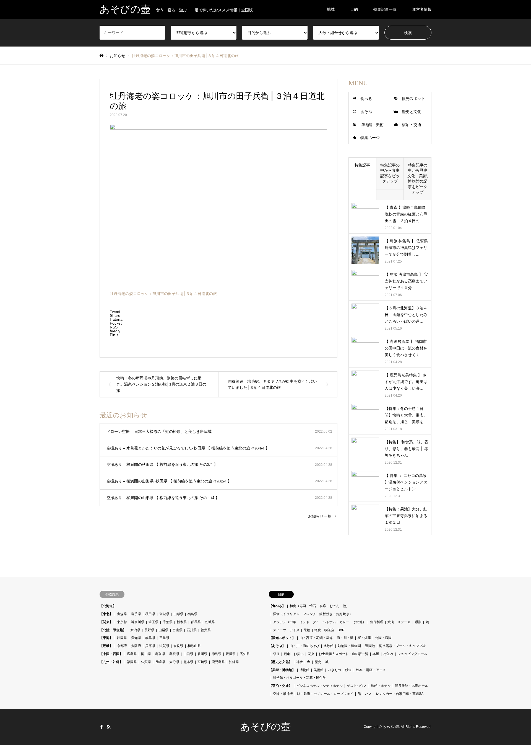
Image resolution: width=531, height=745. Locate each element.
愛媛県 (231, 654)
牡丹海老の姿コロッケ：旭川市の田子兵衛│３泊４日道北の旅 (163, 293)
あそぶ (366, 111)
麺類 (418, 622)
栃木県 (182, 622)
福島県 (192, 614)
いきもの (334, 670)
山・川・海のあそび (304, 646)
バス (368, 694)
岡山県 (146, 654)
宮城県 (164, 614)
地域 (331, 9)
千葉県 (168, 622)
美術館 (319, 670)
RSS (109, 727)
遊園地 (370, 646)
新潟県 (135, 630)
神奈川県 (137, 622)
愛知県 (136, 638)
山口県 (188, 654)
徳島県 (217, 654)
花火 (311, 654)
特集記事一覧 (385, 9)
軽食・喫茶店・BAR (329, 630)
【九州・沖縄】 (111, 662)
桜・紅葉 (364, 638)
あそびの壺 (265, 726)
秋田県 (150, 614)
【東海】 (106, 638)
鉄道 (348, 670)
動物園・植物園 (349, 646)
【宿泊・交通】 (280, 686)
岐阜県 (150, 638)
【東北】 (106, 614)
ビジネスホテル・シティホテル (319, 686)
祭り (276, 654)
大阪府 (136, 646)
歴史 (317, 662)
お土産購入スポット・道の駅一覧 (343, 654)
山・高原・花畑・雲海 (316, 638)
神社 (299, 662)
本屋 (376, 654)
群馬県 (196, 622)
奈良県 (178, 646)
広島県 (132, 654)
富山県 (178, 630)
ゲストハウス (357, 686)
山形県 (178, 614)
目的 (354, 9)
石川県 (192, 630)
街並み (388, 654)
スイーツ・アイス (286, 630)
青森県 (122, 614)
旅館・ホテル (381, 686)
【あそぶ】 (277, 646)
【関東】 (106, 622)
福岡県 (132, 662)
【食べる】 (277, 606)
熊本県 (188, 662)
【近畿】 (106, 646)
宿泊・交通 (411, 124)
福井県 (206, 630)
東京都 (122, 622)
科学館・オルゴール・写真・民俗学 (299, 678)
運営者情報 (421, 9)
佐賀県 (146, 662)
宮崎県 (202, 662)
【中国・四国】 (111, 654)
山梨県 (163, 630)
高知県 (245, 654)
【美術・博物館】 (282, 670)
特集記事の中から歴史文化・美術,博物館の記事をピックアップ (417, 178)
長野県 (149, 630)
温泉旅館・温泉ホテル (411, 686)
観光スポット (413, 98)
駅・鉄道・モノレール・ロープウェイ (325, 694)
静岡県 (122, 638)
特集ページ (370, 137)
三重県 (164, 638)
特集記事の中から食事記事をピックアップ (390, 173)
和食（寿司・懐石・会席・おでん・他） (319, 606)
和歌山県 (194, 646)
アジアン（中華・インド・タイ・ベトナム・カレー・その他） (319, 622)
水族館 (329, 646)
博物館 (304, 670)
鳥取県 (160, 654)
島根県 (174, 654)
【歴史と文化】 (280, 662)
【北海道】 (108, 606)
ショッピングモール (412, 654)
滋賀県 (164, 646)
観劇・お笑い (294, 654)
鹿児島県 (218, 662)
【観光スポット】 (282, 638)
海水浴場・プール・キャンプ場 (402, 646)
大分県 (174, 662)
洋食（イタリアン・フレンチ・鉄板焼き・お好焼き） (313, 614)
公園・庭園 (383, 638)
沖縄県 (234, 662)
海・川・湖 (345, 638)
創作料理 (376, 622)
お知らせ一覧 (319, 516)
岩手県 (136, 614)
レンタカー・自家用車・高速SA (399, 694)
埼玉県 (153, 622)
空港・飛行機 (283, 694)
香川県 (202, 654)
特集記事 (362, 165)
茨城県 (210, 622)
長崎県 (160, 662)
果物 (307, 630)
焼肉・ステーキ (399, 622)
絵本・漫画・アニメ (371, 670)
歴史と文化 (411, 111)
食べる (366, 98)
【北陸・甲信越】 (113, 630)
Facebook (101, 727)
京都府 (122, 646)
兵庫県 (150, 646)
